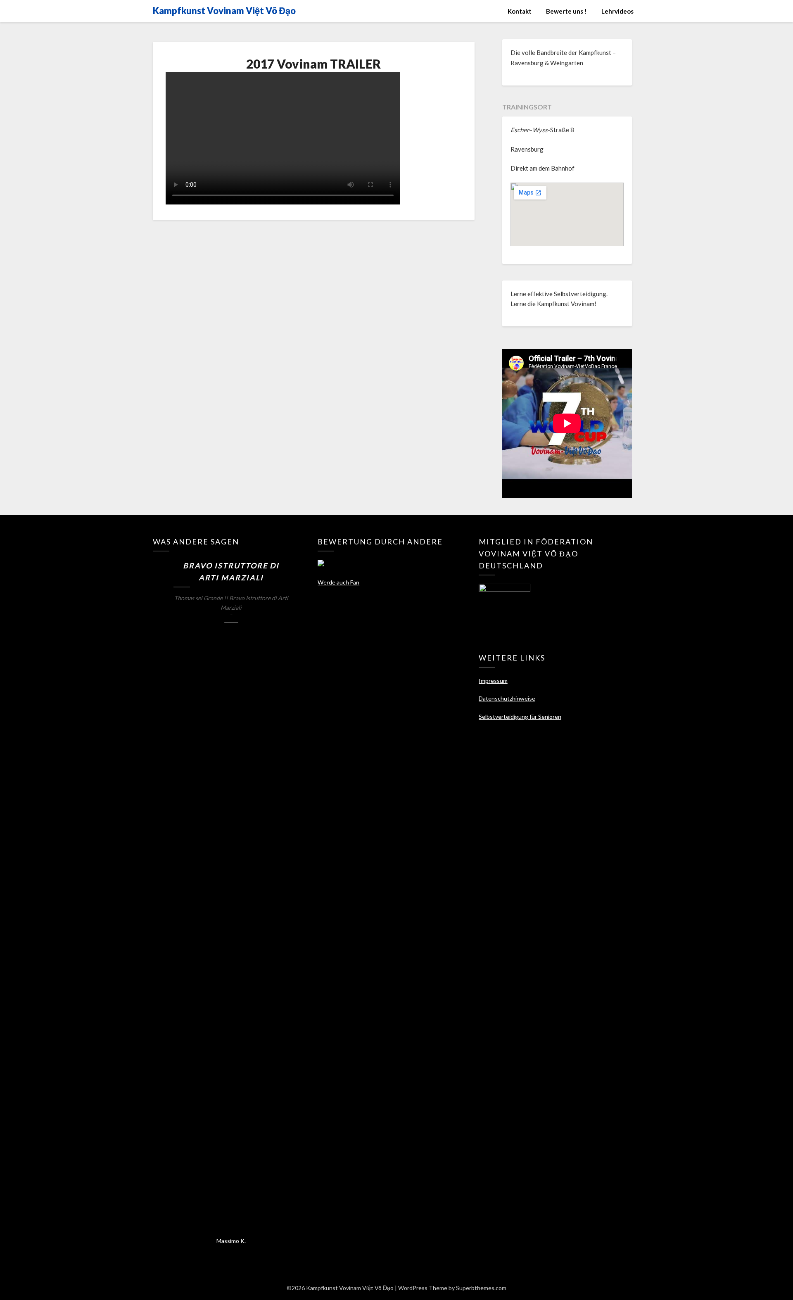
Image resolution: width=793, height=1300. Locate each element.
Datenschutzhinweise (507, 698)
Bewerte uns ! (566, 11)
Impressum (493, 680)
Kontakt (520, 11)
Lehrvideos (617, 11)
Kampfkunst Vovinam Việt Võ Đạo (224, 10)
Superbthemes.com (481, 1287)
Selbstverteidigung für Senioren (520, 716)
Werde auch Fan (338, 582)
